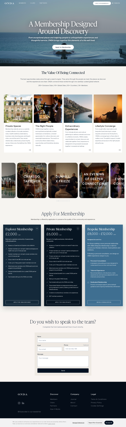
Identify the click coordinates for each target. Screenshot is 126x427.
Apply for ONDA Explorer (22, 302)
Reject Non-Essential (95, 423)
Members (22, 3)
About (72, 402)
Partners (43, 3)
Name (39, 336)
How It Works (55, 409)
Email (39, 345)
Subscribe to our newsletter (30, 412)
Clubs (32, 3)
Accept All (109, 423)
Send (63, 371)
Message (40, 354)
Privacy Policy (96, 402)
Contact (73, 406)
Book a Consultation (104, 302)
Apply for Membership (63, 47)
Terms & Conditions (99, 399)
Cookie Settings (97, 406)
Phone (66, 345)
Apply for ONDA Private (63, 302)
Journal (73, 399)
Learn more (51, 424)
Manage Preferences (78, 422)
